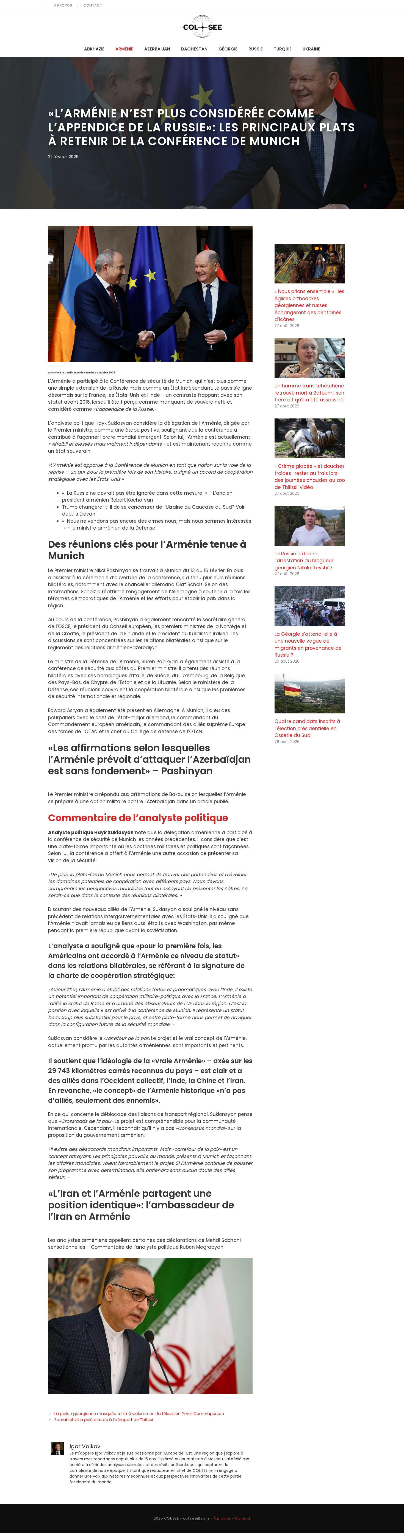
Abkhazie (94, 49)
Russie (255, 49)
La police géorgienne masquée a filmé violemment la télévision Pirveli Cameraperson (139, 1413)
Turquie (283, 49)
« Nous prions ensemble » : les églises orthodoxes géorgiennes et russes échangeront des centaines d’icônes (309, 305)
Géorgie (227, 49)
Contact (92, 5)
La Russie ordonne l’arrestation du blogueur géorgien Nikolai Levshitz (304, 560)
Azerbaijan (157, 49)
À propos (63, 5)
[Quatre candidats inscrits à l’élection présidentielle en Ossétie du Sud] (310, 710)
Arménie (124, 49)
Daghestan (194, 49)
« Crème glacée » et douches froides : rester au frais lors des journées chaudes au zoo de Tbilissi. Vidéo (310, 477)
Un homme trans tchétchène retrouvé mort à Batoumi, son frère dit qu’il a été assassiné (309, 392)
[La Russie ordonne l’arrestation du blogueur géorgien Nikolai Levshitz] (310, 542)
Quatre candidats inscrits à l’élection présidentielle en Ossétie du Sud (307, 728)
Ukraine (311, 49)
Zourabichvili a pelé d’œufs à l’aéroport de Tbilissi (103, 1419)
